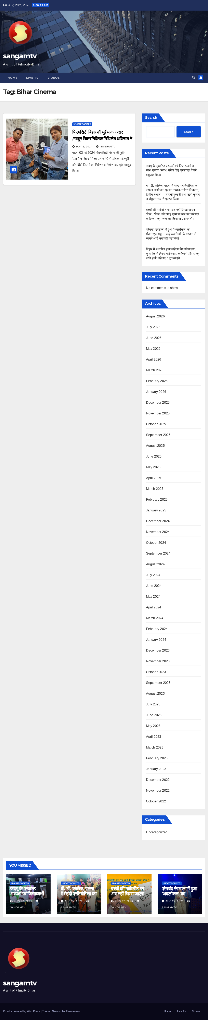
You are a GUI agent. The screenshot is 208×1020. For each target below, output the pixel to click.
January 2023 (156, 769)
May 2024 (153, 596)
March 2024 (155, 618)
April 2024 (153, 607)
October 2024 (156, 542)
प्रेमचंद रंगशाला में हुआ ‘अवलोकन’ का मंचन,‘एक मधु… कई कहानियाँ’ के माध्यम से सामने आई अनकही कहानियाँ (171, 234)
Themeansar (73, 1011)
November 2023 (158, 661)
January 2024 (156, 639)
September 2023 (158, 682)
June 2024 (154, 585)
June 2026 (154, 338)
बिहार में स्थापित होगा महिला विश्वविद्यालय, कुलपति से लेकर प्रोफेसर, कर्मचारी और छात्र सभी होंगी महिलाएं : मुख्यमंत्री (173, 253)
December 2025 (158, 402)
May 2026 (153, 348)
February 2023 (157, 758)
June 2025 (154, 456)
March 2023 (155, 747)
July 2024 (153, 575)
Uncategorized (82, 124)
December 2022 (158, 779)
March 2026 (155, 370)
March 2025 (155, 488)
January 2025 (156, 510)
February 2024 (157, 629)
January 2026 (156, 391)
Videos (54, 78)
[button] (193, 77)
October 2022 (156, 801)
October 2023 (156, 672)
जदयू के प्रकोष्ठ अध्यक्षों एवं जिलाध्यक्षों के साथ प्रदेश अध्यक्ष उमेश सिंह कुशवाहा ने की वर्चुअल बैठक (171, 170)
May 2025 (153, 467)
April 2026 (153, 359)
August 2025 (155, 445)
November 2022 (158, 790)
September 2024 (158, 553)
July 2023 (153, 704)
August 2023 (155, 693)
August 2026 (155, 316)
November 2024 (158, 532)
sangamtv (19, 56)
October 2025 (156, 424)
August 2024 (155, 564)
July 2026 (153, 327)
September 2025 (158, 435)
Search (151, 118)
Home (12, 78)
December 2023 (158, 650)
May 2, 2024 (84, 146)
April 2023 (153, 736)
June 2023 (154, 715)
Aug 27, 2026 (23, 901)
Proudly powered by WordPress (22, 1011)
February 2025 (157, 499)
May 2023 (153, 726)
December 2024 (158, 521)
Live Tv (32, 78)
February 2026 (157, 381)
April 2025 (153, 478)
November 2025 (158, 413)
